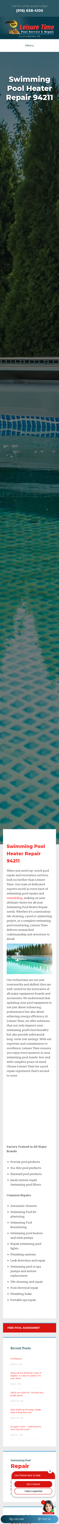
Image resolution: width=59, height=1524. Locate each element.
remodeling (15, 898)
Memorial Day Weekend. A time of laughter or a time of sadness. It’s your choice (25, 1376)
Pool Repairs (16, 1359)
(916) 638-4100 (29, 10)
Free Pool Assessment (24, 1327)
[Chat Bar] (29, 1519)
